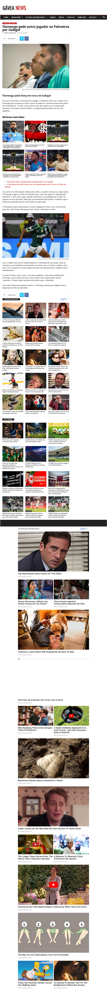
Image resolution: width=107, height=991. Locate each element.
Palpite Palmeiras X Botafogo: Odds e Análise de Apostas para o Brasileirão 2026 (58, 515)
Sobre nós (82, 17)
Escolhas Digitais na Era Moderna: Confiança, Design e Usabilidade (35, 465)
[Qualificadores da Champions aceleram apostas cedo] (35, 430)
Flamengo (6, 23)
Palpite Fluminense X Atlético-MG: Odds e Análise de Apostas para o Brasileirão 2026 (12, 515)
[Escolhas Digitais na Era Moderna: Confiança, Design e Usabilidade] (35, 454)
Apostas (92, 17)
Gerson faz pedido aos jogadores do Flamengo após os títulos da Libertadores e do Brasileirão (12, 146)
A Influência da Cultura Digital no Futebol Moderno (58, 464)
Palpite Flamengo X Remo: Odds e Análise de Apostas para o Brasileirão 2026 (34, 515)
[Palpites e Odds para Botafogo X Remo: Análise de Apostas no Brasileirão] (12, 479)
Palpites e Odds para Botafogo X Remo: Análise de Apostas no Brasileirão (12, 490)
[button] (103, 17)
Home (6, 17)
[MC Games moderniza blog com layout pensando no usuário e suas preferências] (35, 479)
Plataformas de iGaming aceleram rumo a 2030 (10, 441)
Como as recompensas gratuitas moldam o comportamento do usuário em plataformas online (12, 465)
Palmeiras (13, 23)
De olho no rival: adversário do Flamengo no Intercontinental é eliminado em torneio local (12, 175)
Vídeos (61, 17)
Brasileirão (16, 17)
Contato (71, 17)
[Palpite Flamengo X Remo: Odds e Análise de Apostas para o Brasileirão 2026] (35, 504)
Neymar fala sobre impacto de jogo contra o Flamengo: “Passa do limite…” (35, 175)
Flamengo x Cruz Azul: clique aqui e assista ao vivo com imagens (58, 145)
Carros (52, 17)
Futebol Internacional (35, 17)
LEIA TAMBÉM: (8, 419)
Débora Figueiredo (10, 33)
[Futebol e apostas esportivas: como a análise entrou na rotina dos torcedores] (58, 430)
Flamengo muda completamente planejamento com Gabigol (30, 182)
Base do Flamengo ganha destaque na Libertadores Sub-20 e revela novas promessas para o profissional (58, 491)
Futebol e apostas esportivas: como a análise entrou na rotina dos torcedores (58, 441)
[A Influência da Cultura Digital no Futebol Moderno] (58, 454)
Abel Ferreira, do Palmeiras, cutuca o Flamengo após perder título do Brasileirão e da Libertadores (58, 175)
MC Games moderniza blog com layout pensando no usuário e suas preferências (34, 490)
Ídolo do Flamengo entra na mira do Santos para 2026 (34, 145)
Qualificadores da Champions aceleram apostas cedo (35, 441)
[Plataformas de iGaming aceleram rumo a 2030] (12, 430)
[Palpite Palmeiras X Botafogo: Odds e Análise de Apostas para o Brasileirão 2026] (58, 504)
